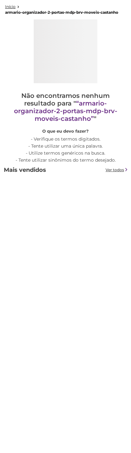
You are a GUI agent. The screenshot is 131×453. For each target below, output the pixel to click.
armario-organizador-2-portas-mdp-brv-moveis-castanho (61, 12)
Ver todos (115, 169)
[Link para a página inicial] (10, 6)
